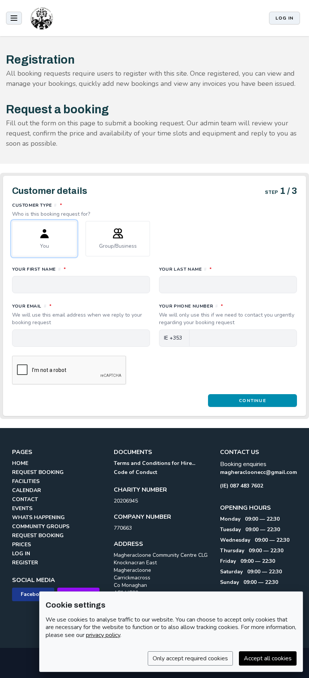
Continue (252, 401)
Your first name (72, 269)
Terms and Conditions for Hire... (154, 463)
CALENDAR (26, 490)
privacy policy (103, 635)
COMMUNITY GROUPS (40, 526)
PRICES (21, 544)
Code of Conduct (135, 472)
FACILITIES (26, 481)
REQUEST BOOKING (38, 472)
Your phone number (226, 314)
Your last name (218, 269)
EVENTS (22, 508)
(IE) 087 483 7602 (241, 485)
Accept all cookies (268, 658)
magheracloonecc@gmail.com (258, 472)
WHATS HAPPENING (38, 517)
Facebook (33, 594)
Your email (77, 314)
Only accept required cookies (190, 658)
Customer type (70, 210)
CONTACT (25, 499)
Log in (284, 18)
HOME (20, 463)
